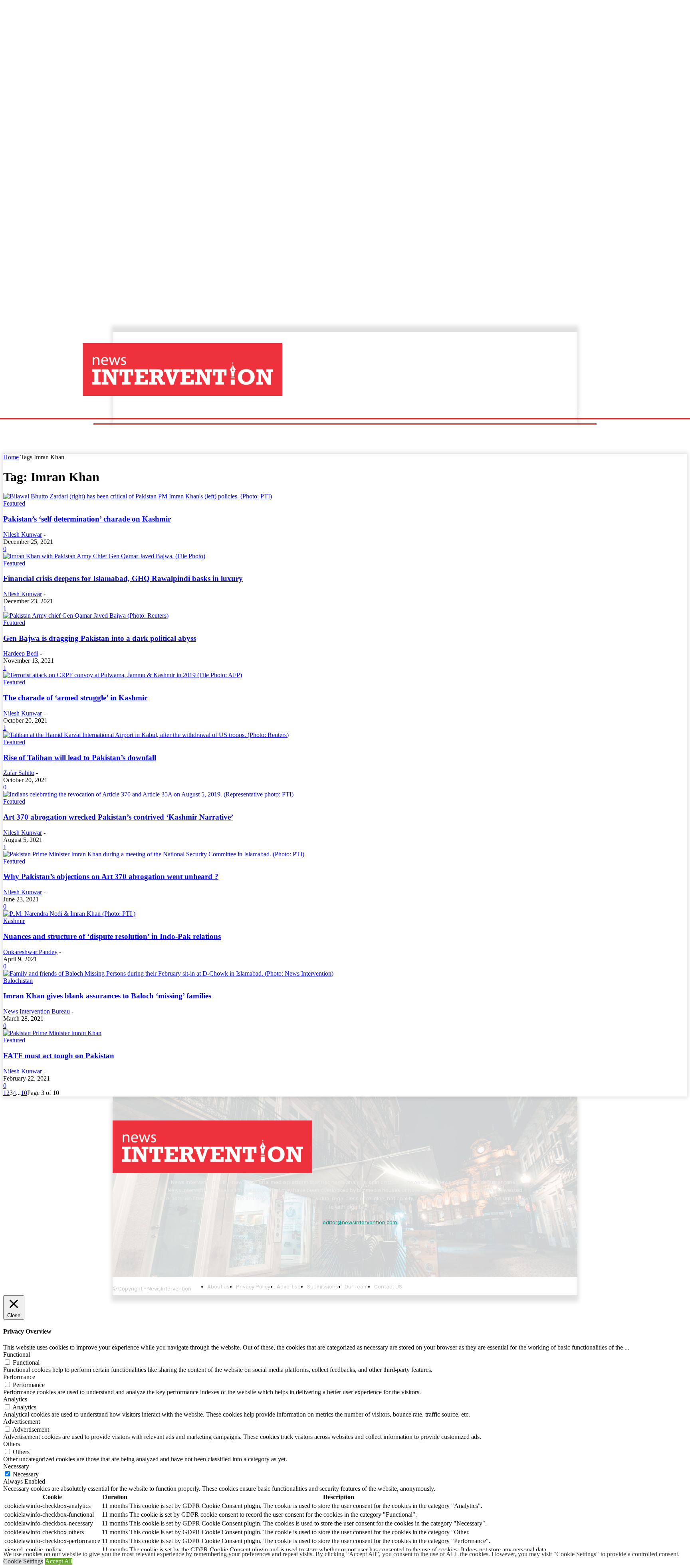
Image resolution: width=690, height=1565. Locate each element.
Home (11, 457)
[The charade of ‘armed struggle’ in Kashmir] (122, 675)
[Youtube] (209, 1242)
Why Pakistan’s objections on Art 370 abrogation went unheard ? (110, 876)
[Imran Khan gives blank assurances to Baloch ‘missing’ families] (168, 973)
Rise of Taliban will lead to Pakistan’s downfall (79, 757)
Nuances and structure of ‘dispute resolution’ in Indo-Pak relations (112, 936)
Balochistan (18, 980)
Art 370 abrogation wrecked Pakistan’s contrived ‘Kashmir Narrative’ (118, 817)
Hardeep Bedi (20, 653)
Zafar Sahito (18, 772)
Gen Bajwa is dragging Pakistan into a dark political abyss (99, 638)
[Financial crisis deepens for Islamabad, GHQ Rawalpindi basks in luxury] (104, 556)
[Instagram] (143, 1242)
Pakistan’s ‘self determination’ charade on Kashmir (87, 519)
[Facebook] (121, 1242)
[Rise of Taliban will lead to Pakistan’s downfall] (146, 734)
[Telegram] (165, 1242)
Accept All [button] (58, 1561)
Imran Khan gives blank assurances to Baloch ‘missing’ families (107, 996)
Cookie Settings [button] (23, 1561)
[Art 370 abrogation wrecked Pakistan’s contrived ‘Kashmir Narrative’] (148, 794)
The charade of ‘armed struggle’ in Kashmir (75, 698)
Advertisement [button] (21, 1421)
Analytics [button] (15, 1399)
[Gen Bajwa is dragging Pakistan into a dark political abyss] (86, 615)
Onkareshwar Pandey (30, 951)
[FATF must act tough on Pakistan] (52, 1033)
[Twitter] (187, 1242)
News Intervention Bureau (36, 1011)
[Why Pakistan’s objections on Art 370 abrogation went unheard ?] (153, 854)
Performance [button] (19, 1376)
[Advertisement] (415, 370)
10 (24, 1092)
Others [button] (11, 1444)
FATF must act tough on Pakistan (58, 1055)
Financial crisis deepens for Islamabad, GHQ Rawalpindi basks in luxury (123, 578)
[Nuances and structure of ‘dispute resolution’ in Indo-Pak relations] (69, 913)
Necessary (26, 1474)
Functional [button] (16, 1354)
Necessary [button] (16, 1466)
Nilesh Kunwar (22, 534)
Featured (14, 503)
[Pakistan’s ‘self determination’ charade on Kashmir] (137, 496)
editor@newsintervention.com (360, 1222)
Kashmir (14, 920)
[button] (577, 413)
